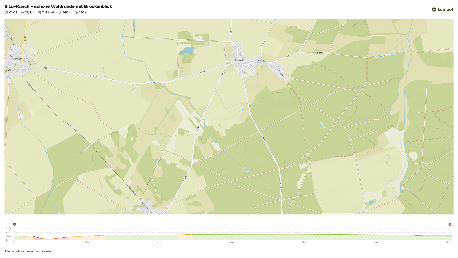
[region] (229, 116)
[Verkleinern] (446, 48)
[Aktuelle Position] (446, 26)
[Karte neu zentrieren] (446, 34)
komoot (15, 213)
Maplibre (8, 213)
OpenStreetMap (31, 213)
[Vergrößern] (446, 42)
